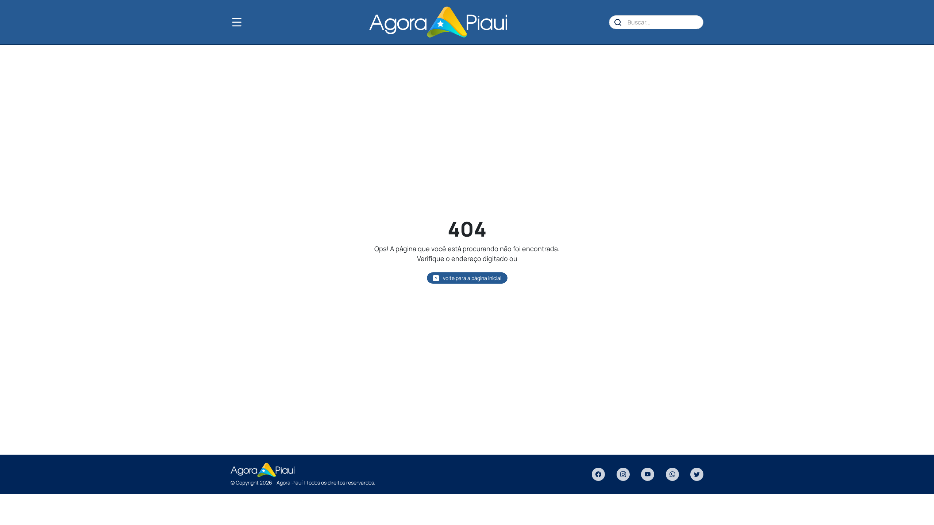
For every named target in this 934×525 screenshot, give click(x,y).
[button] (249, 22)
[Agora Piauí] (438, 22)
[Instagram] (623, 474)
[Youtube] (647, 474)
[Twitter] (696, 474)
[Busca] (618, 22)
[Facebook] (598, 474)
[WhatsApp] (672, 474)
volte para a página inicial (471, 278)
